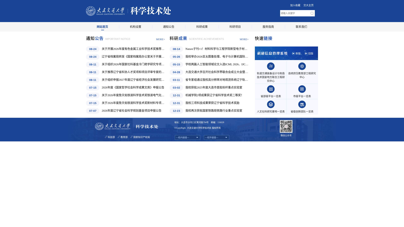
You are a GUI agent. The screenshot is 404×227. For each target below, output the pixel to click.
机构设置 (135, 26)
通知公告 (168, 26)
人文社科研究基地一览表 (271, 111)
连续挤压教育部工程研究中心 (302, 75)
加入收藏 (295, 5)
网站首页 (102, 26)
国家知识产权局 (141, 137)
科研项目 (235, 26)
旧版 (310, 53)
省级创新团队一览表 (302, 111)
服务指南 (268, 26)
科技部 (111, 137)
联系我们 (301, 26)
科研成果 (202, 26)
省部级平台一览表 (271, 96)
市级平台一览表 (302, 96)
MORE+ (160, 39)
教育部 (124, 137)
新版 (298, 53)
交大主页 (308, 5)
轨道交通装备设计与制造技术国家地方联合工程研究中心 (271, 77)
